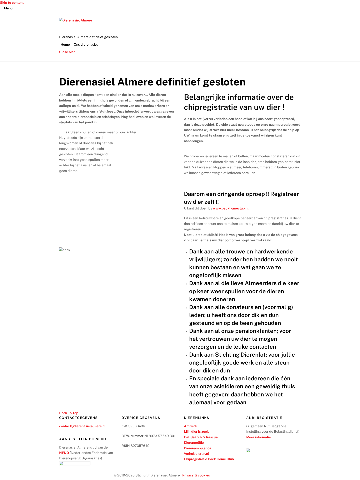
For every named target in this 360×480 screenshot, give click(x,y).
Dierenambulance (197, 448)
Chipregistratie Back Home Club (209, 459)
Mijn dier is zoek (196, 432)
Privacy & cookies (196, 475)
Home (65, 44)
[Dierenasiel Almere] (75, 20)
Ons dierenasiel (86, 44)
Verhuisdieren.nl (196, 454)
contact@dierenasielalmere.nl (82, 426)
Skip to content (12, 3)
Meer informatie (258, 437)
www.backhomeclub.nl (231, 208)
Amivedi (190, 426)
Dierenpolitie (194, 443)
